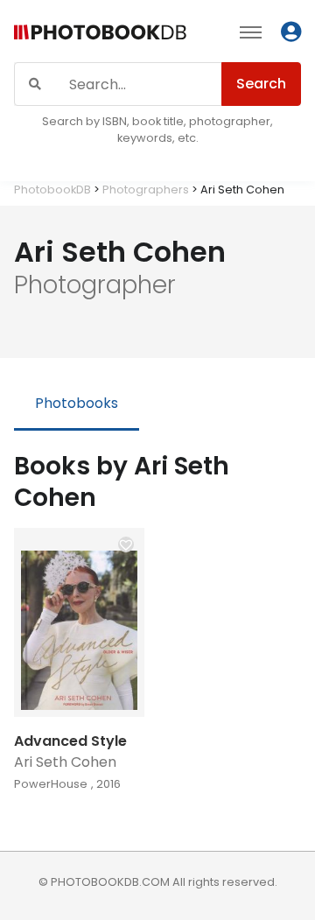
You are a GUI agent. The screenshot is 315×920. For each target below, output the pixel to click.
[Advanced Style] (79, 622)
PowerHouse (51, 783)
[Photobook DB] (100, 35)
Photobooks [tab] (76, 403)
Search (261, 84)
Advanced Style (70, 741)
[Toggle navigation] (250, 31)
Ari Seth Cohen (65, 762)
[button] (126, 544)
